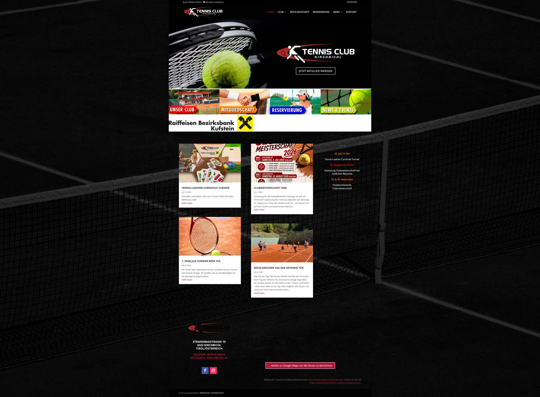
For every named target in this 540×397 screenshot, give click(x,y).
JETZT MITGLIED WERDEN (315, 71)
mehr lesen (187, 203)
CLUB (281, 12)
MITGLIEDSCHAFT (299, 12)
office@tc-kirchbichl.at (209, 358)
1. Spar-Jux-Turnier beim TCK (201, 261)
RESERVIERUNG (321, 12)
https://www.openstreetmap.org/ (325, 379)
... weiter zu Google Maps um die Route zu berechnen (300, 365)
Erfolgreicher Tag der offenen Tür (279, 267)
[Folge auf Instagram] (213, 370)
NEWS (336, 12)
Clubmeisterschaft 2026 (270, 188)
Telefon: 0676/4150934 (209, 354)
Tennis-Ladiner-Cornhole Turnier (206, 188)
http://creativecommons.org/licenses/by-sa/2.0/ (335, 382)
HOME (270, 12)
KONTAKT (351, 12)
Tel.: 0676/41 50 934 (193, 2)
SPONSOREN (352, 2)
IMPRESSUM (204, 393)
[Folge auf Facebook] (205, 370)
